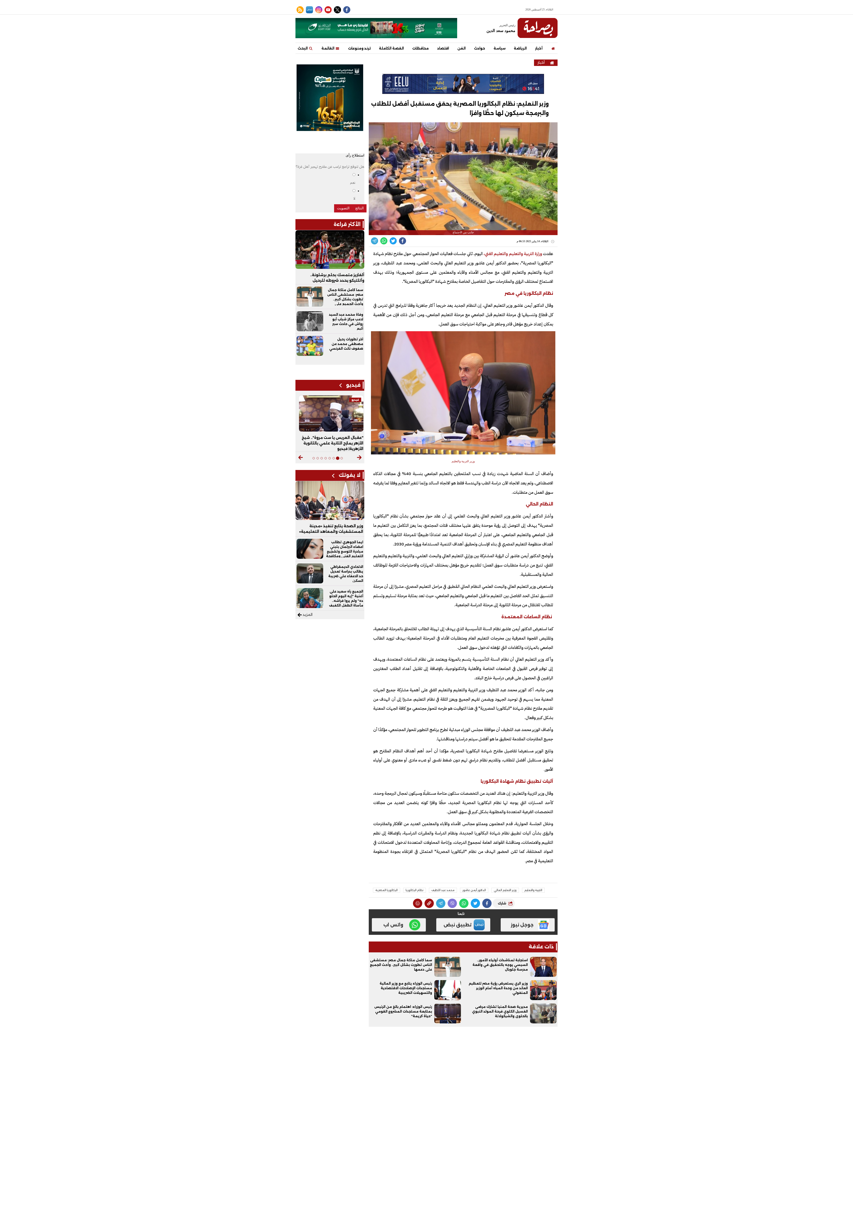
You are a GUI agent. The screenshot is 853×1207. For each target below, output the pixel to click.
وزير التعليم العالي (505, 890)
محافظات (420, 48)
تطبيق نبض (458, 925)
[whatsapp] (429, 903)
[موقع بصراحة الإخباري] (538, 28)
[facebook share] (402, 240)
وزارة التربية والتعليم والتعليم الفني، (513, 253)
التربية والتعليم (533, 890)
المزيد (307, 614)
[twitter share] (393, 240)
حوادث (479, 48)
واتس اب (393, 925)
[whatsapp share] (383, 240)
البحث (303, 48)
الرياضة (520, 48)
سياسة (500, 48)
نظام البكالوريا (414, 890)
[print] (417, 903)
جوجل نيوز (522, 925)
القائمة (328, 48)
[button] (359, 457)
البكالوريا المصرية (386, 890)
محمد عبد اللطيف (442, 890)
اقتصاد (443, 48)
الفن (461, 48)
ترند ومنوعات (359, 48)
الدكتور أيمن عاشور (474, 890)
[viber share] (374, 240)
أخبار (538, 48)
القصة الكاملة (391, 48)
